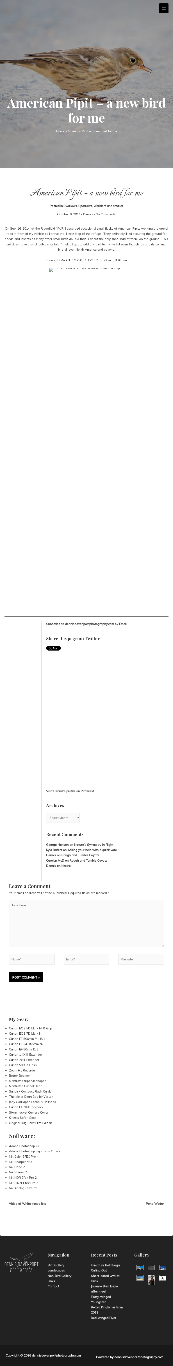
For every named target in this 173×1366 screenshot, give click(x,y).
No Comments (106, 214)
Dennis (88, 214)
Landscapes (56, 1270)
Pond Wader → (157, 1203)
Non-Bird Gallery (59, 1276)
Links (51, 1281)
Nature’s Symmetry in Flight (93, 844)
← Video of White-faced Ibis (25, 1203)
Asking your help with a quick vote (92, 850)
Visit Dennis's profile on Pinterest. (70, 791)
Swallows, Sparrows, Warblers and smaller (93, 206)
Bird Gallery (56, 1265)
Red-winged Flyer (103, 1318)
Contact (53, 1286)
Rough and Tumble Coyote (80, 855)
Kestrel (66, 865)
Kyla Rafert (54, 850)
